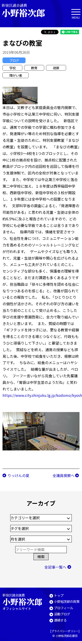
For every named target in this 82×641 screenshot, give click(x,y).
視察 (56, 67)
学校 (12, 67)
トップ (59, 595)
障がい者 (15, 75)
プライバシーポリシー (65, 631)
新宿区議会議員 (23, 10)
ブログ (14, 60)
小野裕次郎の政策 (66, 601)
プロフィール (63, 607)
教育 (34, 67)
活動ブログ (62, 613)
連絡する (60, 620)
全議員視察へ (63, 475)
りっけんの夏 (18, 475)
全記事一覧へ (55, 567)
